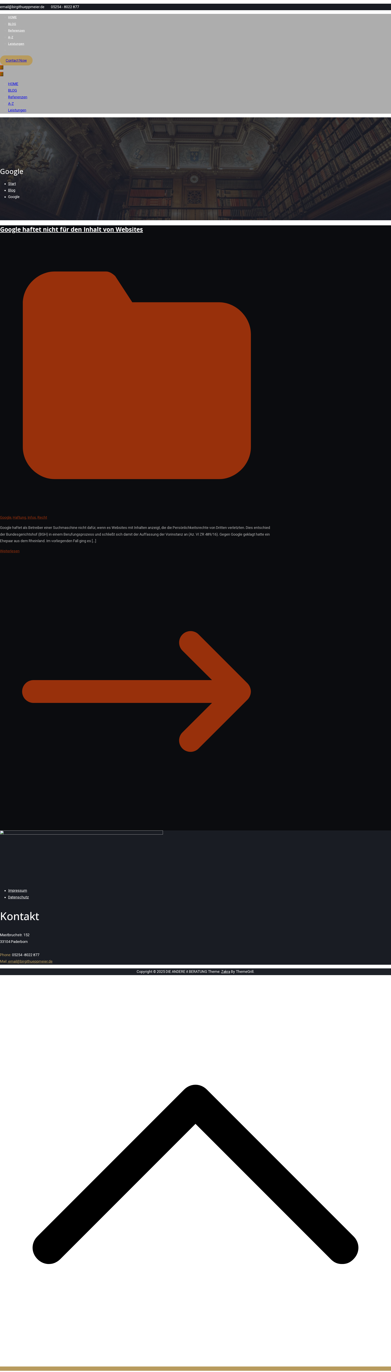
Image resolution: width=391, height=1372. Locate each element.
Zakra (225, 971)
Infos (31, 517)
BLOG (12, 24)
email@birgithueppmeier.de (30, 961)
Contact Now (16, 60)
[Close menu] (1, 74)
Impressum (17, 890)
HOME (12, 17)
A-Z (10, 37)
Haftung (19, 517)
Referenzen (16, 30)
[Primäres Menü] (1, 67)
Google (5, 517)
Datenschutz (18, 897)
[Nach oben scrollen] (195, 1368)
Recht (42, 517)
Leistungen (16, 43)
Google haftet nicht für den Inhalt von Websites (71, 229)
